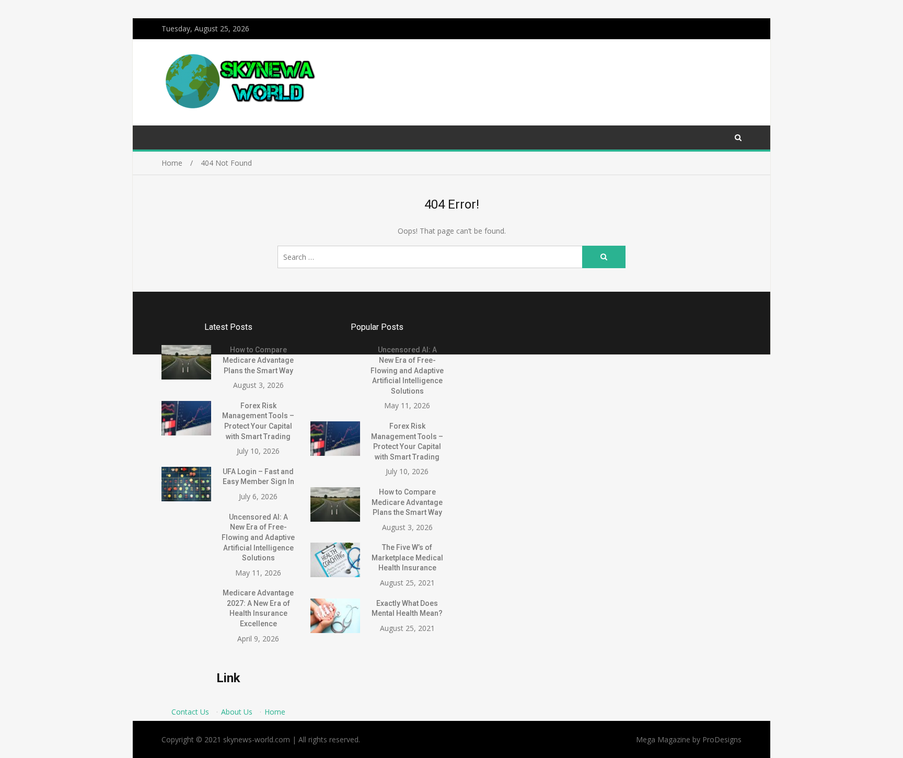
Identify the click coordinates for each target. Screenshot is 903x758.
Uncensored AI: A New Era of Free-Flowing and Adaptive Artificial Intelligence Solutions (258, 537)
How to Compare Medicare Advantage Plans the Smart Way (258, 360)
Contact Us (190, 712)
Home (274, 712)
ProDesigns (722, 739)
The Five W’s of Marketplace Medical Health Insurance (407, 557)
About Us (236, 712)
